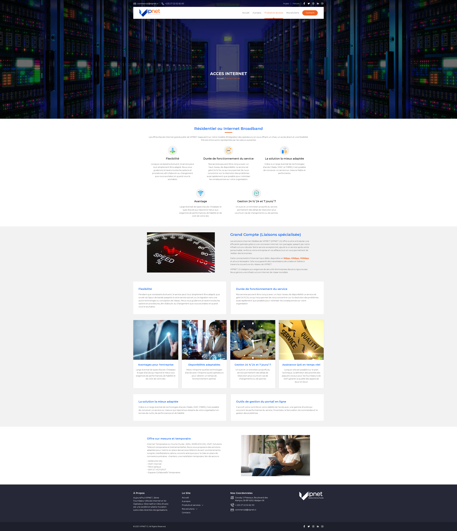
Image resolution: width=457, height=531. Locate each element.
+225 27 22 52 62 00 (174, 3)
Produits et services (273, 13)
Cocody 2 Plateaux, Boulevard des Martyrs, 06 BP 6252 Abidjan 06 (251, 499)
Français (296, 3)
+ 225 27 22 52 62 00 (244, 505)
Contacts (310, 13)
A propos (257, 13)
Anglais (286, 3)
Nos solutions (292, 13)
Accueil (245, 13)
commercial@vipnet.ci (147, 3)
